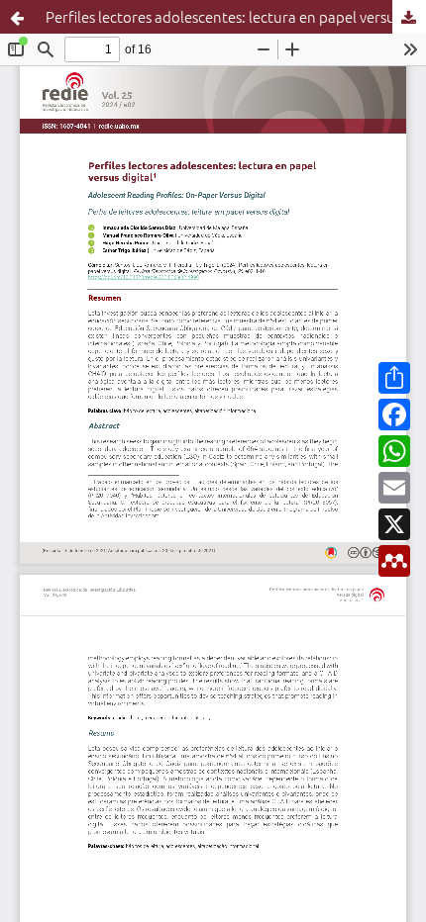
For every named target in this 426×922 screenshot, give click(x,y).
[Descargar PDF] (409, 17)
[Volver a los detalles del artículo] (17, 17)
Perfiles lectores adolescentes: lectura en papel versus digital (236, 16)
